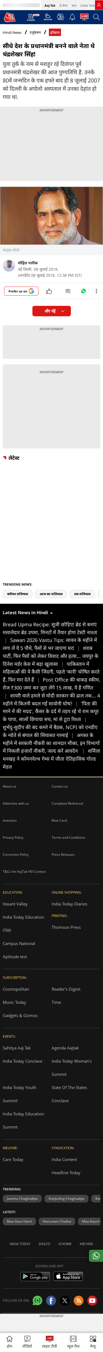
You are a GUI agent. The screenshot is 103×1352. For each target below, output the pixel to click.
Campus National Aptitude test (19, 950)
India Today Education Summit (23, 1120)
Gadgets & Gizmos (20, 1015)
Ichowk (65, 1244)
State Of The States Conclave (69, 1094)
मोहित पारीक (28, 262)
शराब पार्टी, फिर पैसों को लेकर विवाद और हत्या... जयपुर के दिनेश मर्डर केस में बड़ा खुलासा (50, 656)
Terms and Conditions (68, 837)
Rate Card (59, 820)
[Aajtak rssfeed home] (78, 1301)
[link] (99, 5)
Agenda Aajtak (65, 1048)
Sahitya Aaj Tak (17, 1048)
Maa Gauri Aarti (19, 1221)
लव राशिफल (82, 594)
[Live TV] (84, 18)
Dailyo (44, 1244)
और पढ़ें (50, 311)
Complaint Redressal (67, 803)
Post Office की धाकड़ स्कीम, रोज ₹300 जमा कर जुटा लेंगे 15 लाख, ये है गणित (51, 687)
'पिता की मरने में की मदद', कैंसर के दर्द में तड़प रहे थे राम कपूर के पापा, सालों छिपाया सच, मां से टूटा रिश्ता (51, 711)
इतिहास (55, 33)
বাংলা (74, 5)
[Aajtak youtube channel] (92, 1301)
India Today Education (23, 917)
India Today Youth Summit (19, 1094)
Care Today (13, 1159)
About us (9, 786)
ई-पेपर (64, 5)
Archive (86, 1244)
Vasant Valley (15, 904)
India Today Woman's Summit (72, 1067)
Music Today (14, 1002)
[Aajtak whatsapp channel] (37, 1300)
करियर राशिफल (17, 594)
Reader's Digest (66, 989)
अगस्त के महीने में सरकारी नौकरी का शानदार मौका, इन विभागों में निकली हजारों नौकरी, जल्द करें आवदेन (51, 743)
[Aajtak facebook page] (51, 1301)
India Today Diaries (69, 904)
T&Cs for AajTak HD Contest (24, 871)
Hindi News (12, 32)
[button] (93, 1342)
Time (56, 1002)
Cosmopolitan (16, 989)
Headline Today (66, 1172)
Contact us (60, 786)
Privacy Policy (13, 837)
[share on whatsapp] (96, 1256)
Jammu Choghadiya (22, 1198)
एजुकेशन (35, 33)
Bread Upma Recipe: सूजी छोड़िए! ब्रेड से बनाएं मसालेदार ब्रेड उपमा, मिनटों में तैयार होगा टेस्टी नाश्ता (50, 632)
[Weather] (48, 18)
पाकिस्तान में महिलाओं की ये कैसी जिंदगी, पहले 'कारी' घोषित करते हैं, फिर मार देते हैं (51, 672)
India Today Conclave (22, 1061)
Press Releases (63, 854)
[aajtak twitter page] (65, 1301)
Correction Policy (16, 854)
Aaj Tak (49, 5)
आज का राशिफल (51, 594)
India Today (89, 5)
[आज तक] (10, 17)
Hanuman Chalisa (57, 1221)
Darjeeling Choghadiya (66, 1198)
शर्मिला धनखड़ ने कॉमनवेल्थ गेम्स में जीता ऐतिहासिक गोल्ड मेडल (51, 758)
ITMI (7, 930)
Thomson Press (66, 927)
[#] (83, 292)
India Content (64, 1159)
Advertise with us (16, 803)
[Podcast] (61, 16)
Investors (10, 820)
